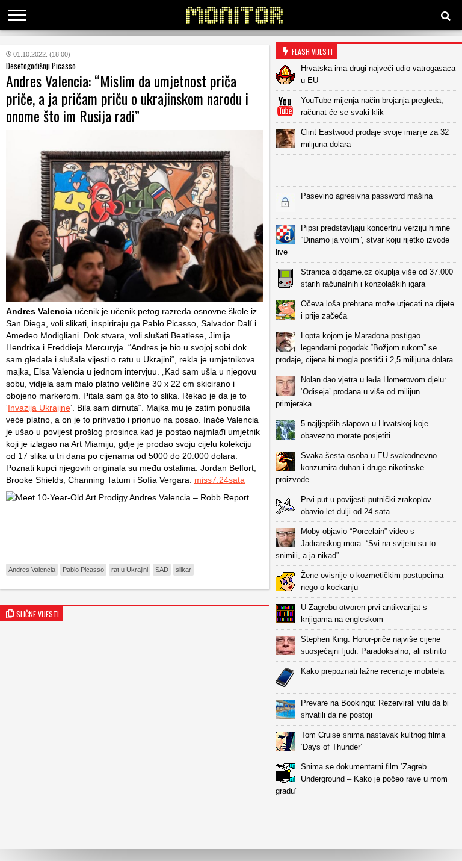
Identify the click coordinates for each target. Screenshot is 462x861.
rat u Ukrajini (129, 569)
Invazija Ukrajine (39, 407)
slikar (183, 569)
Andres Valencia (31, 569)
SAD (161, 569)
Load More (369, 820)
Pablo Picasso (83, 569)
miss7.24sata (219, 480)
